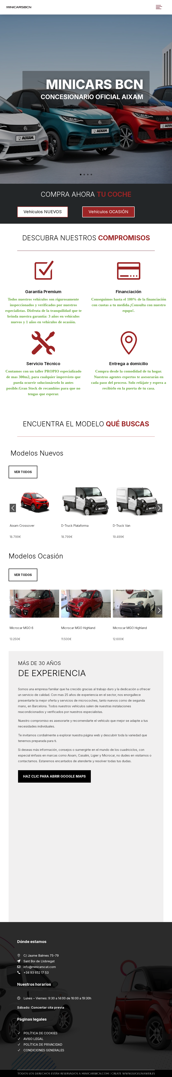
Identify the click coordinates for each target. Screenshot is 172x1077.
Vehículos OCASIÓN (108, 211)
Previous (13, 508)
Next (159, 508)
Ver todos (23, 472)
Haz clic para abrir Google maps (54, 776)
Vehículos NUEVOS (42, 211)
